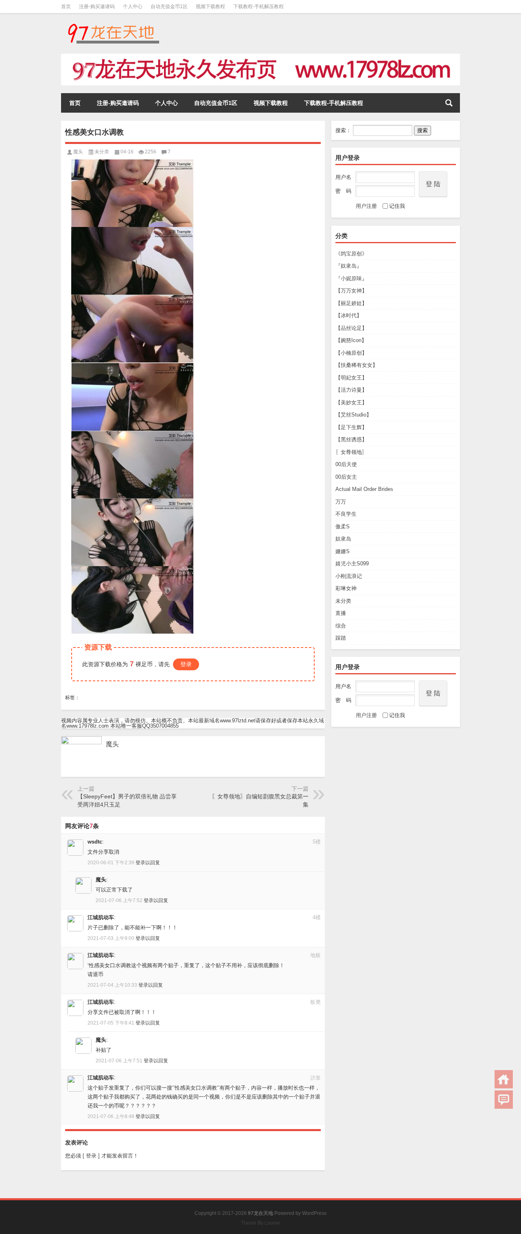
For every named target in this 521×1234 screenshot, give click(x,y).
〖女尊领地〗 (351, 452)
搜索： (343, 130)
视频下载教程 (210, 6)
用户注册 (366, 206)
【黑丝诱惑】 (351, 439)
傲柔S (342, 526)
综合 (340, 626)
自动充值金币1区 (169, 6)
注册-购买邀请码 (97, 6)
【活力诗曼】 (351, 390)
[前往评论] (504, 1099)
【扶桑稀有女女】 (356, 365)
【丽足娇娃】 (351, 303)
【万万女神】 (351, 291)
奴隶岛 (343, 539)
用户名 (343, 177)
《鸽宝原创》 (351, 254)
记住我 (397, 206)
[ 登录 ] (91, 1156)
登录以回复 (148, 863)
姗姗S (342, 551)
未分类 (343, 601)
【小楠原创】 (351, 353)
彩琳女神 (346, 588)
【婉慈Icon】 (351, 340)
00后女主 (346, 477)
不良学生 (346, 514)
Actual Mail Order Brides (364, 489)
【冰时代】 (348, 315)
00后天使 (346, 464)
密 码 (343, 191)
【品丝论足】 (351, 328)
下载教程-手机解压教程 (258, 6)
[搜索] (449, 103)
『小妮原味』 (351, 278)
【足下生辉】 (351, 427)
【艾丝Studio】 (353, 415)
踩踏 (340, 638)
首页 (66, 6)
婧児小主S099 (352, 563)
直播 (340, 613)
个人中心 (132, 6)
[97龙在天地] (113, 24)
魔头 (78, 152)
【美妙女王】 (351, 402)
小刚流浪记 (348, 576)
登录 (186, 664)
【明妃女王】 (351, 378)
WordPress (314, 1213)
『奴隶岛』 (348, 266)
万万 (340, 502)
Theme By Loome (260, 1223)
